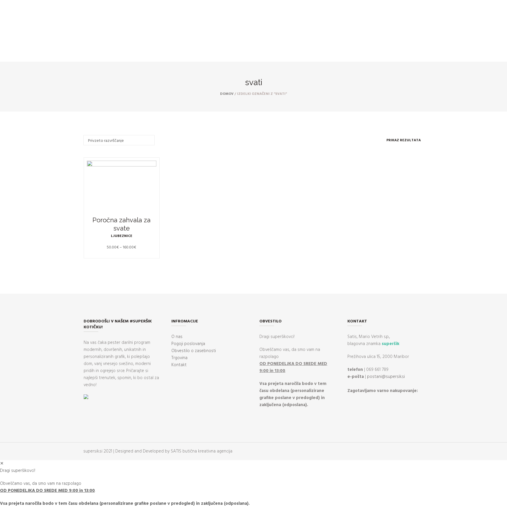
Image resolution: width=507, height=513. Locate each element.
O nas (176, 336)
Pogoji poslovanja (188, 343)
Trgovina (179, 357)
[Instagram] (23, 53)
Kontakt (179, 365)
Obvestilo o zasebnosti (193, 350)
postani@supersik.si (386, 376)
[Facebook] (15, 53)
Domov (227, 94)
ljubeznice (121, 236)
